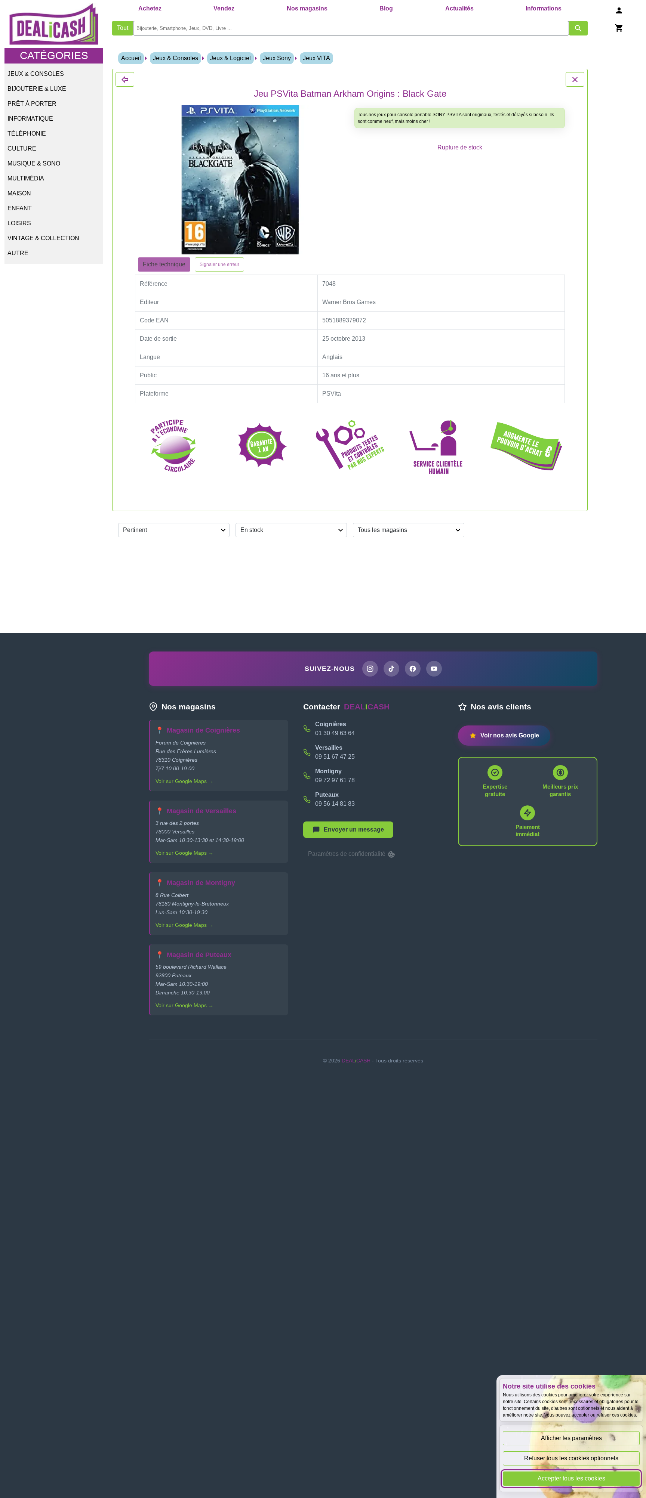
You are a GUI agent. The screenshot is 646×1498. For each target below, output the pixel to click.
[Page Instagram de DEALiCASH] (370, 669)
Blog (386, 8)
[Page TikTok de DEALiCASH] (391, 669)
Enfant (19, 208)
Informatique (30, 118)
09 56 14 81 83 (335, 804)
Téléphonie (26, 133)
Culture (21, 148)
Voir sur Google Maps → (184, 781)
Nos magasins (307, 8)
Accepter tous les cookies (571, 1478)
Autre (17, 253)
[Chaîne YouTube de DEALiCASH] (434, 669)
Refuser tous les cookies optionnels (571, 1458)
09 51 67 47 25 (335, 756)
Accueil (131, 58)
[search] (351, 28)
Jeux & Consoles (35, 74)
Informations (544, 8)
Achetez (150, 8)
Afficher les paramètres (571, 1438)
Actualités (459, 8)
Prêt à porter (31, 103)
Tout (122, 28)
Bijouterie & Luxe (36, 89)
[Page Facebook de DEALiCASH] (413, 669)
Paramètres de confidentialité (347, 854)
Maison (19, 193)
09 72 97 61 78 (335, 780)
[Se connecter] (619, 10)
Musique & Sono (33, 163)
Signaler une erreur (219, 264)
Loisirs (19, 223)
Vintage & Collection (43, 238)
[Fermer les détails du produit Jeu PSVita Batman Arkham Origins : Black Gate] (125, 79)
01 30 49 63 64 (335, 733)
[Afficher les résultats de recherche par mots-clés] (578, 28)
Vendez (223, 8)
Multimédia (25, 178)
